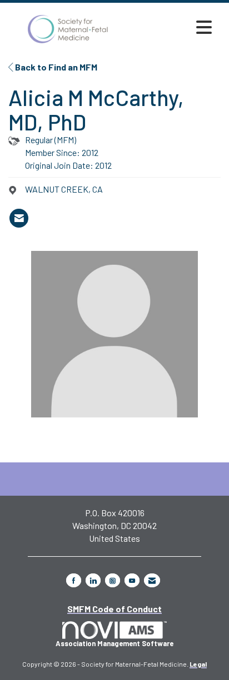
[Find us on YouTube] (132, 580)
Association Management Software (114, 643)
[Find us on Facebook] (73, 580)
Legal (198, 664)
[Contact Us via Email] (152, 580)
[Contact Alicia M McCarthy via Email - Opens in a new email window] (18, 218)
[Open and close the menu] (172, 27)
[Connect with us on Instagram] (112, 580)
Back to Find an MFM (55, 67)
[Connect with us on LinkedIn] (93, 580)
